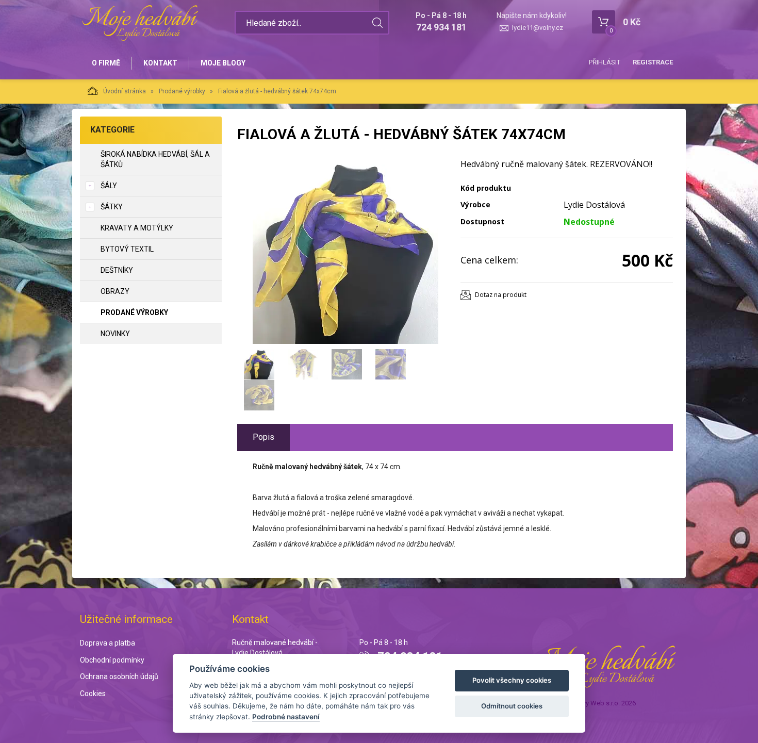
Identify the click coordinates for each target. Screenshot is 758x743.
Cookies (93, 693)
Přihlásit (604, 62)
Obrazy (115, 291)
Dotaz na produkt (500, 294)
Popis (263, 437)
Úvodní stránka (124, 91)
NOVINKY (115, 333)
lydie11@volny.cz (537, 27)
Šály (109, 185)
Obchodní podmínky (112, 660)
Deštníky (117, 270)
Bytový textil (127, 249)
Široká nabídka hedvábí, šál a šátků (155, 159)
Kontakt (160, 63)
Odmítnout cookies (511, 706)
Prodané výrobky (182, 91)
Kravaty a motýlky (137, 228)
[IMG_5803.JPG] (345, 251)
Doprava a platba (107, 643)
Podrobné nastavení (286, 717)
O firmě (106, 63)
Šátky (112, 207)
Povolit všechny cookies (511, 680)
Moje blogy (223, 63)
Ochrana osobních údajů (119, 676)
